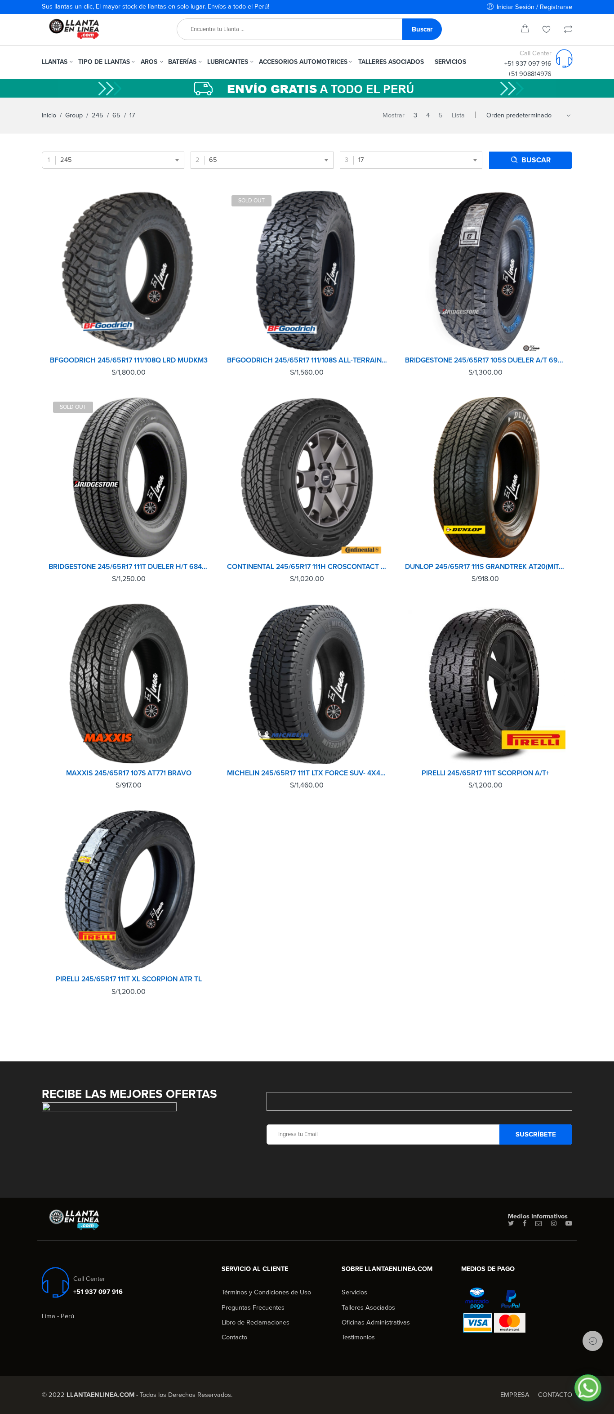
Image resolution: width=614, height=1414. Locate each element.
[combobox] (113, 160)
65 (116, 115)
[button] (587, 1387)
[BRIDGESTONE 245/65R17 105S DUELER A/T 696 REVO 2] (485, 271)
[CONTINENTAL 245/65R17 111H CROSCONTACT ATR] (307, 477)
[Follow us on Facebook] (524, 1223)
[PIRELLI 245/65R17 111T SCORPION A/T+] (485, 684)
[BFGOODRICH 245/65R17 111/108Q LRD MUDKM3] (129, 271)
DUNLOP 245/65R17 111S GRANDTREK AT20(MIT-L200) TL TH (485, 566)
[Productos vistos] (593, 1341)
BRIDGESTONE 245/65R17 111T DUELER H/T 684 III (129, 566)
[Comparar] (568, 30)
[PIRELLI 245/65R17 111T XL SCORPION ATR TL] (129, 890)
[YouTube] (568, 1223)
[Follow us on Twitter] (511, 1223)
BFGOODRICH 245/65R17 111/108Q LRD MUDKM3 (129, 360)
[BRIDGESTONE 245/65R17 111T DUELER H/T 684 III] (129, 477)
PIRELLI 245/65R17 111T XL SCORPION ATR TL (129, 979)
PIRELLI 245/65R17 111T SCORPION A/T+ (485, 773)
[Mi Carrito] (525, 30)
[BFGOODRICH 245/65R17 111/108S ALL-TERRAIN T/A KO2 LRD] (307, 271)
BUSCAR (536, 160)
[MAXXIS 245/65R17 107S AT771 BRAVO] (129, 684)
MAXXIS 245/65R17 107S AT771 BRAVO (128, 773)
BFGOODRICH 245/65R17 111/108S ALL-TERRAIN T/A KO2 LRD (307, 360)
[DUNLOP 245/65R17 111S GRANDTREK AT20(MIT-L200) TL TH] (485, 477)
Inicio (49, 115)
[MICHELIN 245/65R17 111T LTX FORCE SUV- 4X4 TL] (307, 684)
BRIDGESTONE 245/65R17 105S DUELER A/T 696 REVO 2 (485, 360)
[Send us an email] (538, 1223)
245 (97, 115)
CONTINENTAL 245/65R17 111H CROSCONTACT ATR (307, 566)
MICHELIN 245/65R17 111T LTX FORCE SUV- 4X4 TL (307, 773)
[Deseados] (547, 30)
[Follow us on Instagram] (553, 1223)
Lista (458, 115)
